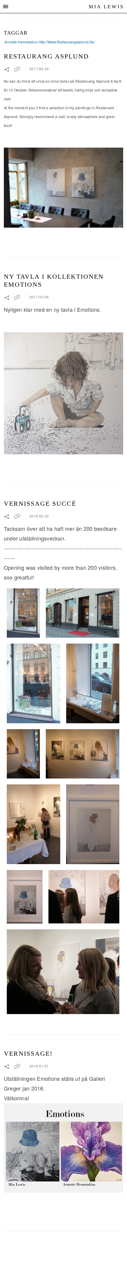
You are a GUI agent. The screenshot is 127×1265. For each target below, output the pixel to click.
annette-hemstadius (20, 41)
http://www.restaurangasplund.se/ (66, 41)
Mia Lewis (106, 6)
